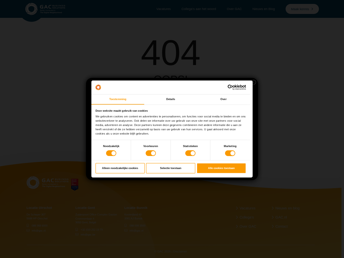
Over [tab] (223, 99)
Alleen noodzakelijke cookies (120, 168)
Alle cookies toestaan (221, 168)
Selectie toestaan (170, 168)
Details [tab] (170, 99)
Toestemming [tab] (117, 99)
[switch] (151, 153)
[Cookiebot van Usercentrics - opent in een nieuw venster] (230, 87)
